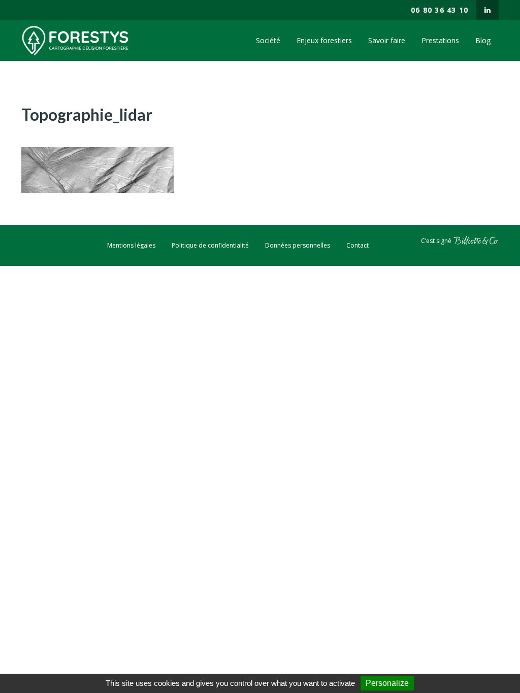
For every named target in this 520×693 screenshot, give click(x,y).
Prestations (440, 40)
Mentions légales (131, 245)
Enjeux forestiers (324, 40)
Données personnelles (297, 245)
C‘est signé (437, 240)
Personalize (387, 683)
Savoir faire (386, 40)
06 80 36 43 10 (439, 10)
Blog (483, 40)
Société (268, 40)
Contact (357, 245)
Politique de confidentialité (210, 245)
